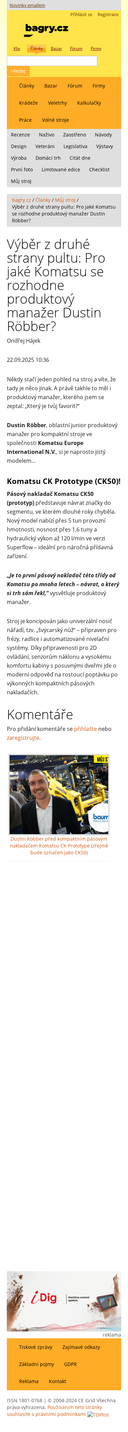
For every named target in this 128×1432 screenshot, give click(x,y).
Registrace (108, 14)
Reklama (29, 1381)
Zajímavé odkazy (81, 1347)
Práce (25, 120)
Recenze (20, 134)
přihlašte (85, 729)
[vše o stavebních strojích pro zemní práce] (46, 29)
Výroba (19, 158)
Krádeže (28, 103)
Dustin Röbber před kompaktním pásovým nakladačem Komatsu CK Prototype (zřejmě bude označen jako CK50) (59, 846)
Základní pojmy (36, 1364)
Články (26, 85)
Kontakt (57, 1381)
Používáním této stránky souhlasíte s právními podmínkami (54, 1410)
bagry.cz (21, 200)
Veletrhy (57, 103)
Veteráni (45, 146)
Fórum (75, 85)
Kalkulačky (89, 103)
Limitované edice (61, 169)
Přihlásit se (81, 14)
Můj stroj (21, 181)
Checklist (99, 169)
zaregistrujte (23, 737)
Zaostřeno (74, 134)
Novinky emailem (27, 5)
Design (19, 146)
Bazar (50, 85)
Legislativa (75, 146)
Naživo (46, 134)
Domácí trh (48, 158)
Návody (103, 134)
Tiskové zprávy (35, 1347)
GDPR (70, 1364)
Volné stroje (55, 120)
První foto (22, 169)
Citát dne (80, 158)
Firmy (99, 85)
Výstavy (104, 146)
